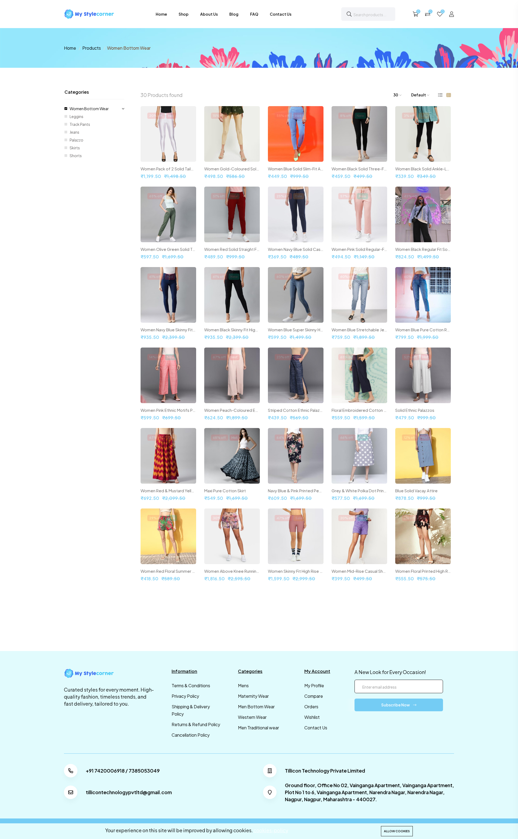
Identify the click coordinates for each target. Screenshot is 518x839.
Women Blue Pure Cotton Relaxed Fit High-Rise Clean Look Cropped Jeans (423, 329)
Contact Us (280, 14)
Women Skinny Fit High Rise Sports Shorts (295, 571)
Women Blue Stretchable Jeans (359, 329)
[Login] (451, 14)
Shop (184, 14)
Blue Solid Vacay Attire (416, 490)
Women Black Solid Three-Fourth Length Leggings (359, 168)
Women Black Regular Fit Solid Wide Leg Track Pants (423, 249)
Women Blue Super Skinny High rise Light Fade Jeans (295, 329)
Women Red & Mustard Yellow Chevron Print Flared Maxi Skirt (168, 490)
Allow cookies (397, 831)
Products (91, 48)
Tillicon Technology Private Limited (325, 770)
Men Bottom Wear (256, 706)
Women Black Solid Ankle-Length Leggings (423, 168)
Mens (243, 685)
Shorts (76, 155)
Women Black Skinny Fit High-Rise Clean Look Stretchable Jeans (232, 329)
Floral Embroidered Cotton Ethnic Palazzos (359, 410)
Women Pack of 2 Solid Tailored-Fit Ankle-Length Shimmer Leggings (168, 168)
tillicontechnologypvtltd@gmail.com (129, 792)
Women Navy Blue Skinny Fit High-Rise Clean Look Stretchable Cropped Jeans (168, 329)
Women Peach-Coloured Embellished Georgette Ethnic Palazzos (232, 410)
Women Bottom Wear (89, 108)
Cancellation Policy (191, 735)
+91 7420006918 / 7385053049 (123, 770)
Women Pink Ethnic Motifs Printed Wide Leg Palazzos (168, 410)
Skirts (75, 147)
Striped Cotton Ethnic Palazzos (295, 410)
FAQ (254, 14)
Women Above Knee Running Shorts (232, 571)
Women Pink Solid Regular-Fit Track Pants (359, 249)
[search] (349, 14)
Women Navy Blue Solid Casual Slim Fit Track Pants (295, 249)
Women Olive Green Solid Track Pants (168, 249)
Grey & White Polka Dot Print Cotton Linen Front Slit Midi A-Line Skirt (359, 490)
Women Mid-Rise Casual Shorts (359, 571)
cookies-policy (271, 830)
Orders (311, 706)
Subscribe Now (395, 704)
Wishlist (312, 717)
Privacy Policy (185, 696)
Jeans (74, 132)
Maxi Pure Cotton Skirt (225, 490)
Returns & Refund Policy (196, 724)
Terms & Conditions (191, 685)
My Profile (314, 685)
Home (161, 14)
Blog (233, 14)
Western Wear (252, 717)
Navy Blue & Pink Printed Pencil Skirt (295, 490)
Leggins (76, 116)
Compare (313, 696)
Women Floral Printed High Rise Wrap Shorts (423, 571)
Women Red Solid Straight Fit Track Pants (232, 249)
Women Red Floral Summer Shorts (168, 571)
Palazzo (76, 139)
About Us (209, 14)
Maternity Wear (253, 696)
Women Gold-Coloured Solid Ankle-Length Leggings (232, 168)
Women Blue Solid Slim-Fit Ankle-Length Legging (295, 168)
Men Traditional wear (258, 727)
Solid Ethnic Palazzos (414, 410)
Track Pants (80, 124)
